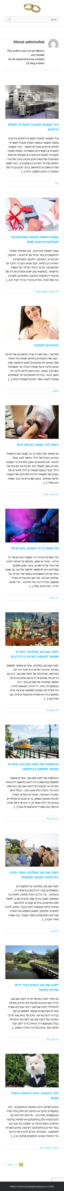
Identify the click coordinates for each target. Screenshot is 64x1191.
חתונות (55, 391)
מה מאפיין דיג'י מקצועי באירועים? (34, 548)
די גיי (56, 598)
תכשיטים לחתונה (46, 345)
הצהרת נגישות (16, 1186)
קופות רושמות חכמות (44, 291)
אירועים (55, 494)
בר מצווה (47, 494)
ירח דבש (55, 710)
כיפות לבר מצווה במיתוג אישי (38, 444)
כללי (57, 183)
